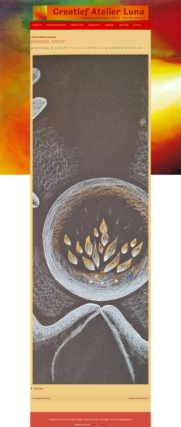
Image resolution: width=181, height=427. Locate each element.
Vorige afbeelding (42, 398)
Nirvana (94, 424)
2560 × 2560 (92, 47)
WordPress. (103, 424)
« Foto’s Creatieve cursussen (43, 37)
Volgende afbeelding (137, 398)
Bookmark (38, 388)
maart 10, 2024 (60, 47)
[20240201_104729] (90, 219)
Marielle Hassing (41, 47)
